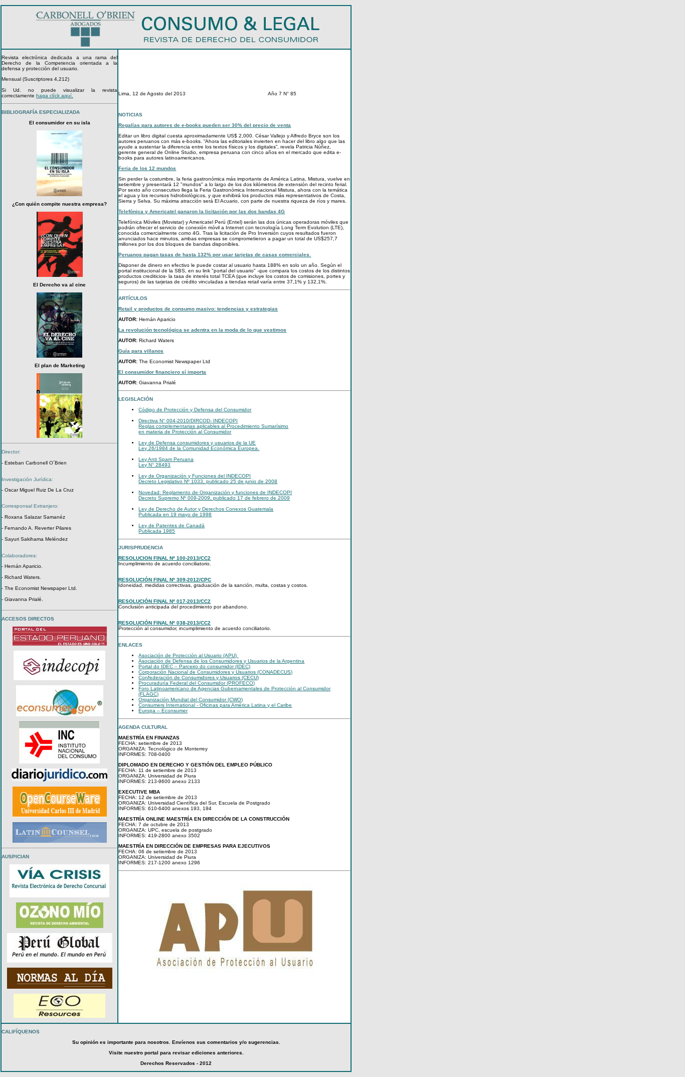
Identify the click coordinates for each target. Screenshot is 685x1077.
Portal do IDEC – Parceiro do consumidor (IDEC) (194, 666)
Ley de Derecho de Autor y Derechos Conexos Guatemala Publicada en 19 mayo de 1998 (205, 511)
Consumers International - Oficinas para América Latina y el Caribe (215, 705)
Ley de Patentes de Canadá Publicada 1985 (171, 528)
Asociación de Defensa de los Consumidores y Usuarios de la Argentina (221, 661)
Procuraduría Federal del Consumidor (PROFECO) (196, 683)
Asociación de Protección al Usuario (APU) (188, 655)
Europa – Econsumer (163, 710)
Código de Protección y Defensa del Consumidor (194, 409)
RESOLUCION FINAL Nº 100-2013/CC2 (164, 558)
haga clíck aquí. (54, 95)
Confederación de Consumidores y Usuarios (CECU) (198, 677)
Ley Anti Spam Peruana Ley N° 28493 (166, 462)
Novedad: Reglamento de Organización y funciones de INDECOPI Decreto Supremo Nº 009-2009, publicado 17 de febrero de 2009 (215, 495)
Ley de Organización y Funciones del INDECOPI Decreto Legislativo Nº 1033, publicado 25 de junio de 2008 (207, 478)
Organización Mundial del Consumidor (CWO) (190, 699)
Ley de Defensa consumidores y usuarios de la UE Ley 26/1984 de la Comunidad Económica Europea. (198, 445)
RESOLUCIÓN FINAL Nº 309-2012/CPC (164, 579)
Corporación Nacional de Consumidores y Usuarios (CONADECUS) (215, 672)
